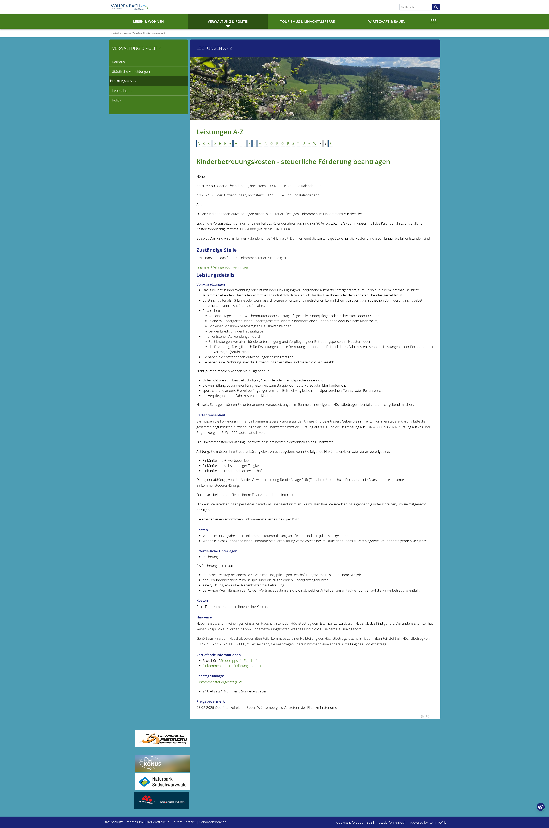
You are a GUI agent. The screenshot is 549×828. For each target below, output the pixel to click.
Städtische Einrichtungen (131, 71)
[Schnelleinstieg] (433, 21)
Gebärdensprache (212, 822)
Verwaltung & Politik (228, 21)
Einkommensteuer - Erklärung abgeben (232, 665)
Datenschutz (113, 822)
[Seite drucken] (423, 716)
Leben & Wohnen (148, 21)
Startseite (127, 33)
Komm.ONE (437, 822)
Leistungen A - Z (158, 33)
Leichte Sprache (184, 822)
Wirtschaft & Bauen (386, 21)
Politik (116, 100)
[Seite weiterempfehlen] (428, 716)
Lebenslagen (122, 90)
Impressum (134, 822)
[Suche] (436, 7)
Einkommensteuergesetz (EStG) (220, 682)
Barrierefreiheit (157, 822)
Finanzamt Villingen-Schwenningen (222, 267)
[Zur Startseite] (130, 7)
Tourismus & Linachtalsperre (307, 21)
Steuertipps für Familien (238, 660)
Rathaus (118, 61)
